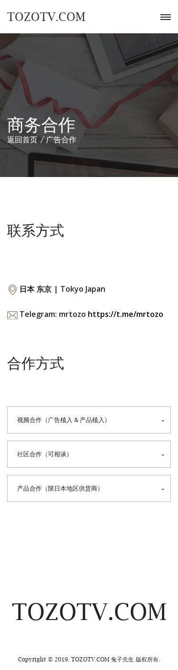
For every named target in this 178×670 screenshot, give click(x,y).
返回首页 (22, 139)
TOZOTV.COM (46, 16)
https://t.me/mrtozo (125, 314)
